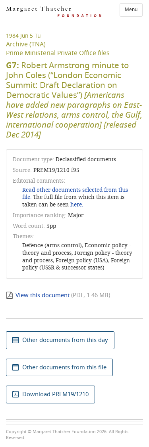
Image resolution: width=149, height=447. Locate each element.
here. (76, 204)
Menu (131, 9)
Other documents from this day (65, 340)
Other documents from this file (64, 367)
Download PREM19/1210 (55, 394)
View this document (42, 295)
